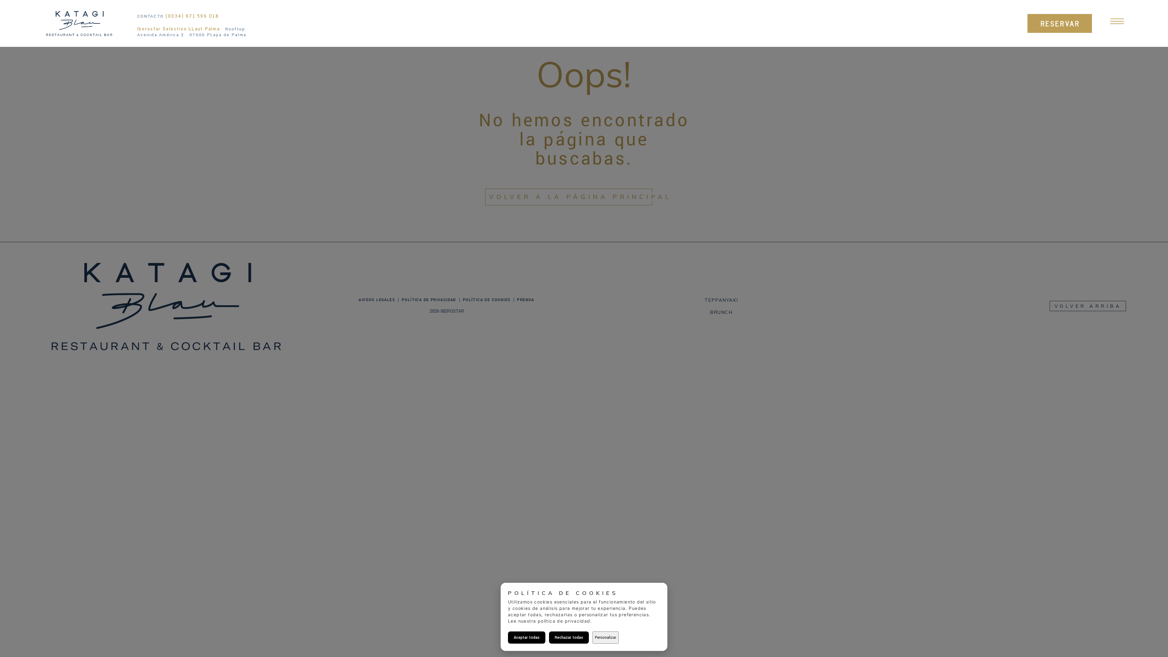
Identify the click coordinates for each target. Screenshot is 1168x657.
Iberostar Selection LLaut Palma (178, 28)
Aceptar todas (527, 637)
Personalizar (605, 637)
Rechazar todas (569, 637)
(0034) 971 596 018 (192, 15)
